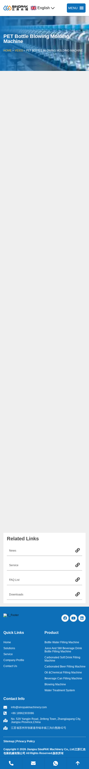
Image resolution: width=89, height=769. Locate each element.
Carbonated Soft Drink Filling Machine (62, 659)
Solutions (9, 648)
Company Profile (13, 660)
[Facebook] (65, 618)
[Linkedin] (82, 618)
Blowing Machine (55, 684)
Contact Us (10, 666)
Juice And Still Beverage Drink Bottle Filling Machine (63, 650)
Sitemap (8, 741)
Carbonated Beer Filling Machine (65, 666)
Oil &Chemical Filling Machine (63, 672)
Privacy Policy (25, 741)
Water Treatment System (59, 690)
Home (7, 50)
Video (19, 50)
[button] (73, 8)
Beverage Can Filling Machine (63, 678)
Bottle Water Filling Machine (61, 642)
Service (8, 654)
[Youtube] (73, 618)
